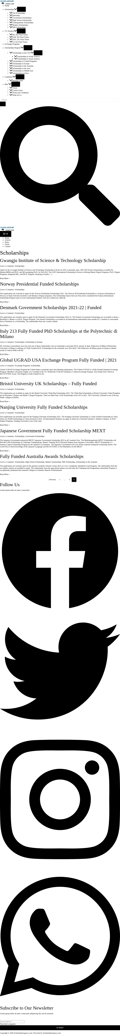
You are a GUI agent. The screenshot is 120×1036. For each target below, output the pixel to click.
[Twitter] (60, 730)
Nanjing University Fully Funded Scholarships (44, 407)
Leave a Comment (7, 266)
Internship (16, 15)
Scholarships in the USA (21, 53)
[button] (15, 9)
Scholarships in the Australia (22, 66)
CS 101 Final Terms (19, 42)
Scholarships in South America (28, 59)
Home (7, 6)
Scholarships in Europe (21, 64)
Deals (7, 242)
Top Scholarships (18, 13)
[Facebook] (60, 610)
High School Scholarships (22, 20)
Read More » (5, 278)
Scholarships (9, 9)
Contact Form (17, 90)
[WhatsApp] (60, 1004)
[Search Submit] (3, 104)
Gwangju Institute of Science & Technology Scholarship (53, 260)
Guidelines (9, 77)
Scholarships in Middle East (22, 71)
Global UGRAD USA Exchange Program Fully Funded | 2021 (58, 360)
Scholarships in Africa (20, 73)
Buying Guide (17, 81)
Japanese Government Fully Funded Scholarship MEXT (52, 430)
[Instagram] (60, 867)
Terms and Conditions (20, 93)
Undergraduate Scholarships (22, 23)
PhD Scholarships (19, 27)
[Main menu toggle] (5, 234)
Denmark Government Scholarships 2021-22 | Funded (50, 307)
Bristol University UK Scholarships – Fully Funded (48, 383)
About (14, 88)
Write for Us (17, 95)
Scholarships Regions (13, 48)
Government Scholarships (22, 18)
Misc (6, 84)
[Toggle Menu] (21, 9)
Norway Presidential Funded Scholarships (39, 284)
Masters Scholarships (20, 25)
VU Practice (9, 31)
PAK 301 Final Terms (20, 37)
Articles (7, 240)
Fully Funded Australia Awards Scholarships (42, 456)
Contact (7, 246)
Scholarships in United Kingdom (24, 61)
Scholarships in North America (28, 57)
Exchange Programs (12, 44)
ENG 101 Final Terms (20, 39)
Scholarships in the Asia (21, 68)
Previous (52, 480)
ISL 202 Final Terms (20, 35)
